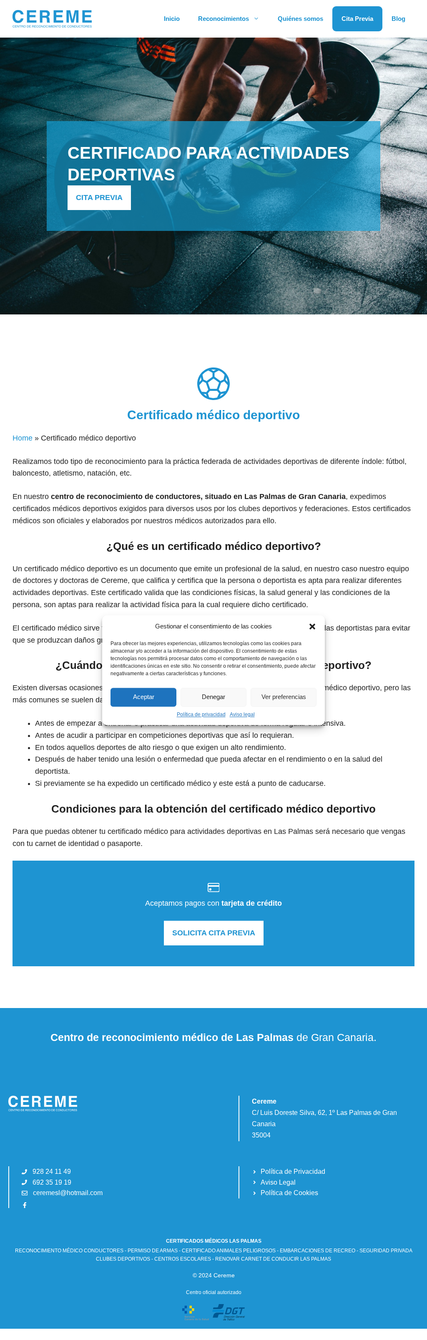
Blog (398, 18)
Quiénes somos (300, 18)
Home (23, 438)
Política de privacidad (201, 714)
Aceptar (143, 696)
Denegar (213, 696)
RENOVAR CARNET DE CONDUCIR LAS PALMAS (273, 1259)
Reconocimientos (223, 18)
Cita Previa (357, 18)
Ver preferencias (283, 696)
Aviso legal (242, 714)
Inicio (172, 18)
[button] (312, 626)
